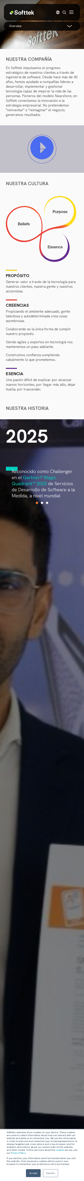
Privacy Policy (18, 1153)
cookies (60, 1150)
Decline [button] (50, 1173)
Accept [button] (33, 1173)
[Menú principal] (71, 12)
